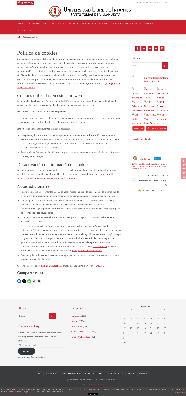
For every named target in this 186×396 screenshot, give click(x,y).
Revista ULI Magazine (81, 337)
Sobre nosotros (52, 374)
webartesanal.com (95, 265)
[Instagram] (32, 3)
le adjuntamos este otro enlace (87, 250)
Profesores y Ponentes (72, 374)
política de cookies (16, 391)
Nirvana (93, 385)
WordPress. (101, 385)
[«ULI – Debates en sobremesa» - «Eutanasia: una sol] (137, 105)
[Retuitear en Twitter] (145, 176)
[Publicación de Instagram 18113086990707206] (137, 118)
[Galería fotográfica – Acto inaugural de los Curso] (150, 93)
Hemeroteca (76, 316)
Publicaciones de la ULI (82, 331)
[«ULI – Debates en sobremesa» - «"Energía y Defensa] (162, 105)
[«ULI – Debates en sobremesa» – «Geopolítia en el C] (150, 105)
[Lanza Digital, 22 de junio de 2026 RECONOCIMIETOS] (137, 93)
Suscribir (26, 351)
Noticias (74, 321)
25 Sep (163, 180)
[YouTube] (29, 3)
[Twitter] (22, 3)
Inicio (40, 374)
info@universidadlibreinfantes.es (149, 2)
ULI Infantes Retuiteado (158, 175)
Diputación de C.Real (148, 180)
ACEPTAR (93, 394)
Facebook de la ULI (142, 139)
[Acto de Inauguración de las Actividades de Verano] (162, 93)
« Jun (123, 342)
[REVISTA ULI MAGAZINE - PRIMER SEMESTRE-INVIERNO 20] (150, 118)
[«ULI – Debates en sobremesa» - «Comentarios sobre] (162, 118)
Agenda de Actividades (93, 374)
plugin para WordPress (51, 265)
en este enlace (100, 246)
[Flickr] (26, 3)
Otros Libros (76, 326)
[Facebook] (19, 3)
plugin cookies (180, 393)
